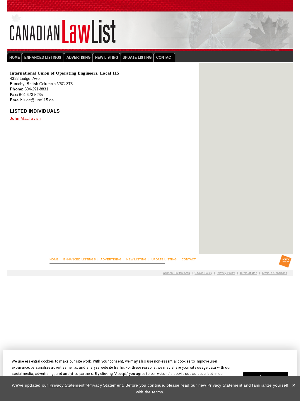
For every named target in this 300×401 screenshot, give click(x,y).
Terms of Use (248, 272)
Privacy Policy (226, 272)
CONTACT (189, 259)
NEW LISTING (136, 259)
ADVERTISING (111, 259)
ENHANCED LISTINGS (79, 259)
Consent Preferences (176, 272)
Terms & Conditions (274, 272)
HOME (54, 259)
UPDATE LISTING (164, 259)
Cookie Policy (203, 272)
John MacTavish (25, 118)
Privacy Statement (67, 385)
